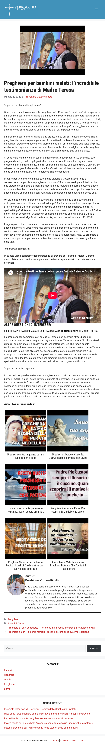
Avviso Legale (77, 740)
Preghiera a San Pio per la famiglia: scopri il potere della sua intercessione (48, 631)
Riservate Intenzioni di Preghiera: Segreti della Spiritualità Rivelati (40, 709)
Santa (7, 688)
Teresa (22, 623)
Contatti (55, 740)
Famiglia (8, 670)
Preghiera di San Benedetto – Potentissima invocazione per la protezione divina (51, 627)
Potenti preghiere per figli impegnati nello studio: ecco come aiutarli (41, 727)
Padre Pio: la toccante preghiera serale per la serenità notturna (38, 718)
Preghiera (13, 619)
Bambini (12, 623)
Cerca (94, 648)
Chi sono (64, 740)
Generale (9, 674)
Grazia (7, 679)
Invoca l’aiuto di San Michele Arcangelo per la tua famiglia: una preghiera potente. (49, 723)
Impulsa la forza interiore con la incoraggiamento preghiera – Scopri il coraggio (47, 713)
